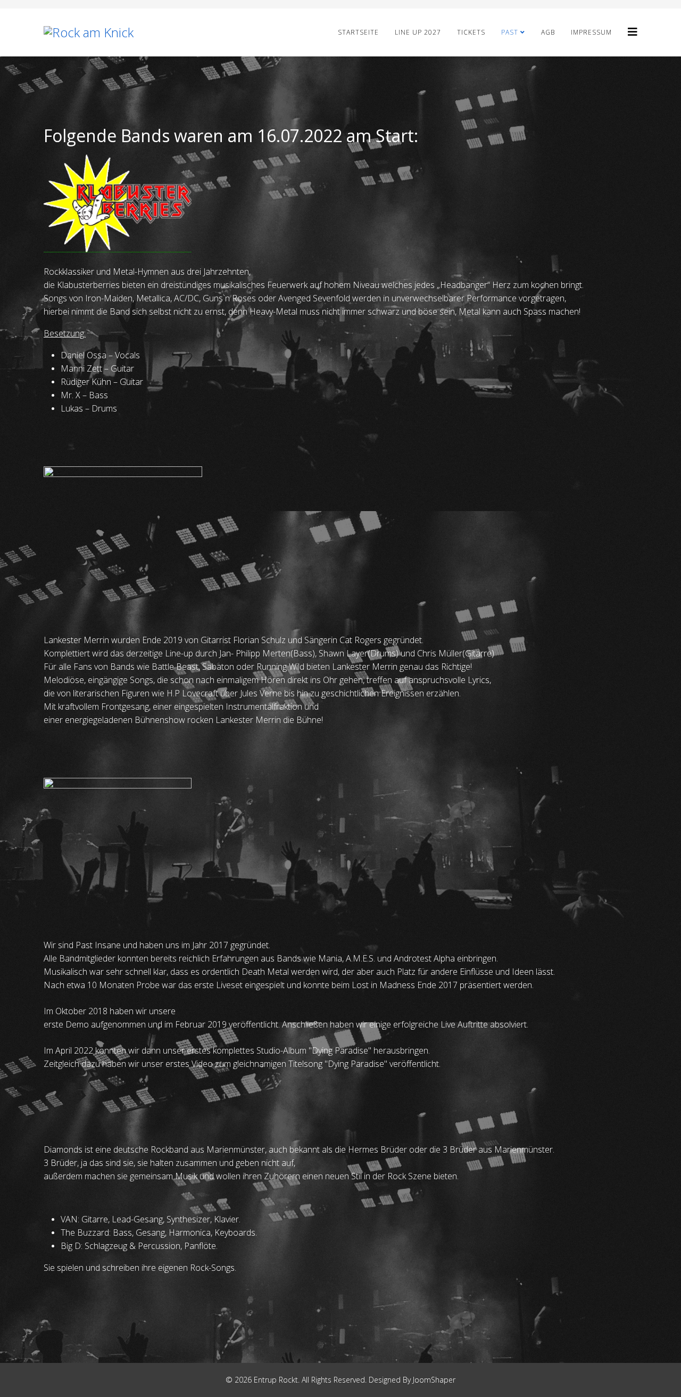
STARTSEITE (358, 32)
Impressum (591, 32)
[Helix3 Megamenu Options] (632, 32)
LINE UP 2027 (418, 32)
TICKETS (471, 32)
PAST (509, 32)
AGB (548, 32)
